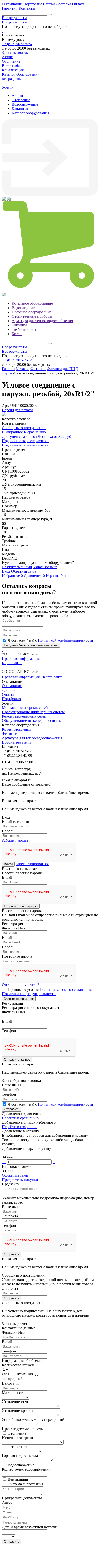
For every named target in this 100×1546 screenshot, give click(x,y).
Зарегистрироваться (32, 864)
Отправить (11, 1109)
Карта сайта (12, 663)
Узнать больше (45, 567)
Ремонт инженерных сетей (24, 716)
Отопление (21, 100)
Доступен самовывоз (19, 436)
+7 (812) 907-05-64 (17, 44)
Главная (8, 369)
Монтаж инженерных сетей (25, 707)
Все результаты (14, 18)
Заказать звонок (15, 52)
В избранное (12, 432)
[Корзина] (50, 290)
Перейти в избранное (19, 1127)
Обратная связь (23, 571)
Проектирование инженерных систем (33, 712)
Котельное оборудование (32, 303)
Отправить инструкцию (21, 906)
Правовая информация (21, 658)
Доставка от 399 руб (54, 436)
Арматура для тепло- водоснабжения (42, 321)
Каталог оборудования (30, 113)
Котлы (17, 334)
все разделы (12, 79)
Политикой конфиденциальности (65, 640)
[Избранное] (4, 199)
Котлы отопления (16, 729)
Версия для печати (17, 410)
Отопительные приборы (32, 316)
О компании (12, 4)
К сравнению (35, 432)
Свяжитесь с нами (17, 567)
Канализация (22, 109)
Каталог (22, 369)
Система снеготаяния (25, 1484)
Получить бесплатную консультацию (31, 645)
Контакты (27, 8)
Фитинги (19, 325)
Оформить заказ (15, 1175)
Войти (8, 864)
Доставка (63, 4)
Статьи (49, 4)
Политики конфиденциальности (29, 994)
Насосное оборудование (31, 312)
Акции (17, 95)
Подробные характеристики (25, 441)
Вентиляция (18, 1479)
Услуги (8, 87)
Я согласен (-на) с (50, 640)
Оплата (78, 4)
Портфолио (32, 4)
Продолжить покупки (20, 1180)
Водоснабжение (25, 104)
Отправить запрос (17, 1059)
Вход (6, 571)
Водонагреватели (26, 308)
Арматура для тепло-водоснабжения (32, 738)
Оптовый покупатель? (20, 985)
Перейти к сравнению (20, 1118)
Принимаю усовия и (48, 991)
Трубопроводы (24, 329)
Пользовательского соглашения (66, 989)
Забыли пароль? (15, 840)
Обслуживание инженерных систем (32, 721)
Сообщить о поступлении (24, 428)
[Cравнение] (9, 199)
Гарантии (10, 8)
